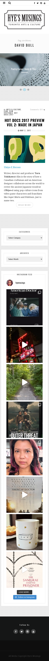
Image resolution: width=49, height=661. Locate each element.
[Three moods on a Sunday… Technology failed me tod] (24, 457)
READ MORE (24, 205)
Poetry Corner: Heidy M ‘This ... (24, 69)
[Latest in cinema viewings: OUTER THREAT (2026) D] (24, 420)
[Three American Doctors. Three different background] (24, 495)
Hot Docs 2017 (11, 114)
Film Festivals (8, 112)
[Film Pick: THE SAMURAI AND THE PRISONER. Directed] (24, 570)
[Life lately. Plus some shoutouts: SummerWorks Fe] (24, 382)
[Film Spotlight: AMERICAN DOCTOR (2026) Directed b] (24, 307)
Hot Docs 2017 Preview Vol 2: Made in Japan (25, 122)
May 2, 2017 (25, 130)
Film (6, 111)
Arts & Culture (13, 109)
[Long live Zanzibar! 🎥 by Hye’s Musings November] (24, 345)
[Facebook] (34, 2)
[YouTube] (44, 2)
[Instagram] (41, 2)
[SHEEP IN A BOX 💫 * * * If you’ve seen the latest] (24, 532)
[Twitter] (37, 2)
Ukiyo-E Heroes (12, 167)
